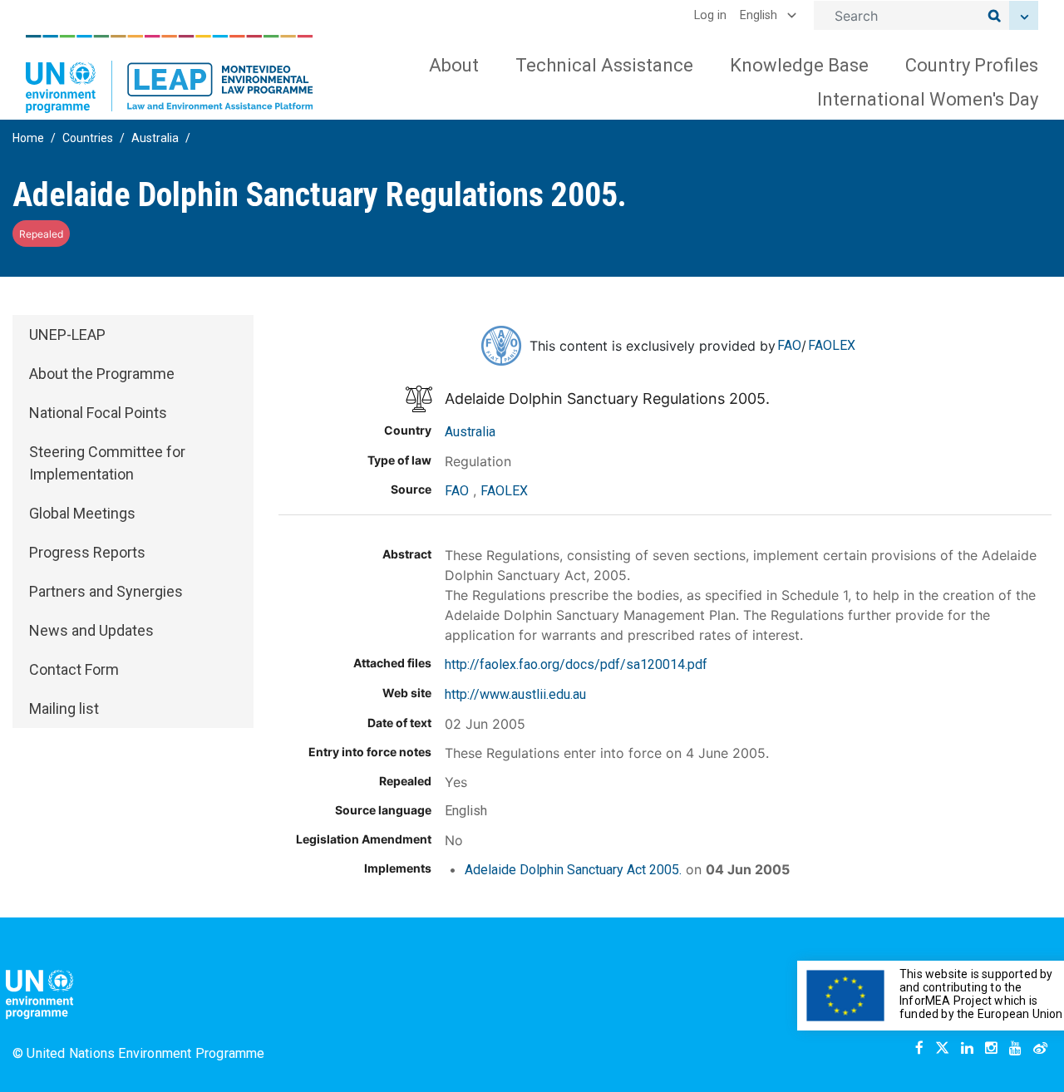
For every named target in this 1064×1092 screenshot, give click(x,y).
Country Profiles (971, 65)
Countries (87, 138)
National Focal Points (98, 412)
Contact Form (74, 669)
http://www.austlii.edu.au (515, 694)
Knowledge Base (799, 65)
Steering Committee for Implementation (107, 463)
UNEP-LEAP (67, 334)
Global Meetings (82, 513)
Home (28, 138)
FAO (789, 345)
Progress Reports (87, 552)
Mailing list (64, 708)
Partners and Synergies (106, 591)
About (454, 65)
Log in (710, 15)
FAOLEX (831, 345)
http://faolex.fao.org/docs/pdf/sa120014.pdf (576, 664)
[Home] (169, 74)
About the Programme (102, 373)
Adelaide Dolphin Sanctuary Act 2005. (573, 870)
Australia (155, 138)
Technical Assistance (604, 65)
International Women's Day (927, 99)
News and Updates (91, 630)
